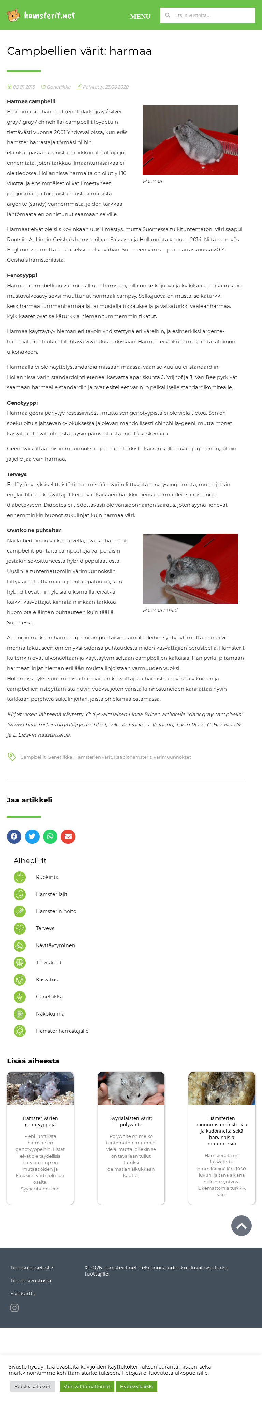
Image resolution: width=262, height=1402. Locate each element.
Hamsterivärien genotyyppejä (40, 1121)
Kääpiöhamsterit (132, 757)
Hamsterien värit (93, 757)
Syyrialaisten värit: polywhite (131, 1121)
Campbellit (33, 757)
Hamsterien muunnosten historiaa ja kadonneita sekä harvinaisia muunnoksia (221, 1131)
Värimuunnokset (172, 757)
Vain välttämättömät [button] (87, 1386)
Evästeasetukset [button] (32, 1386)
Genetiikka (59, 87)
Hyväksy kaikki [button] (136, 1386)
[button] (140, 15)
